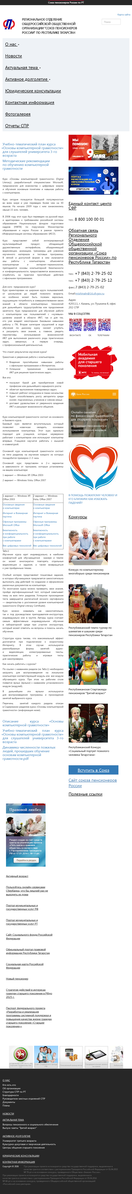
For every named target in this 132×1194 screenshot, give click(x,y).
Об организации (11, 1088)
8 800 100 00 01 (89, 219)
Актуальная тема (22, 67)
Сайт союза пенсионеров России (93, 782)
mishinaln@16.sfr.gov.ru (90, 293)
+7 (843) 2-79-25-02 (93, 273)
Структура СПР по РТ (14, 1091)
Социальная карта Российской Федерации (24, 965)
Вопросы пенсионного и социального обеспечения (30, 1124)
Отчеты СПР (17, 125)
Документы (9, 1102)
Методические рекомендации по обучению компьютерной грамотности (26, 164)
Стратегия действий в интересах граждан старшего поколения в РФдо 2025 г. (29, 993)
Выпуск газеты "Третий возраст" (20, 1127)
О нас (11, 44)
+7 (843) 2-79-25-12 (93, 280)
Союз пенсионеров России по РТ (66, 2)
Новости (13, 56)
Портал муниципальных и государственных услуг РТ (22, 921)
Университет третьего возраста (19, 1140)
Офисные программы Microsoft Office (14, 523)
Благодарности (11, 1095)
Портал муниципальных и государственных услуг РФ (22, 907)
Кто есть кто (9, 1084)
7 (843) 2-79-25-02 (89, 286)
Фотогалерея (18, 114)
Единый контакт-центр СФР (90, 205)
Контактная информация (29, 102)
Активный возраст (17, 876)
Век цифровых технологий (17, 545)
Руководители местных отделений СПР (24, 1098)
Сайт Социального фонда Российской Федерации (29, 936)
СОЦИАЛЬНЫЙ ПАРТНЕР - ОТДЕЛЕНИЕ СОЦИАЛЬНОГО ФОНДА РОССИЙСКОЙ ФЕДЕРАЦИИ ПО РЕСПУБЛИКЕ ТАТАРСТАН (66, 9)
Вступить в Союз (93, 770)
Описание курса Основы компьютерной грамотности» (33, 723)
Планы (6, 1105)
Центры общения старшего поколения (24, 1147)
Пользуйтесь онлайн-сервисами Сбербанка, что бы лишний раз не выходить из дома (27, 890)
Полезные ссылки (85, 793)
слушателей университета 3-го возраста (30, 153)
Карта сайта (124, 14)
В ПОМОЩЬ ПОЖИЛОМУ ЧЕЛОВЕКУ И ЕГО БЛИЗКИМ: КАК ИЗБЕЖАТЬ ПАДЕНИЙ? (93, 498)
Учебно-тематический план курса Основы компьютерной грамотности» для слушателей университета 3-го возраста (33, 736)
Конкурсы (78, 516)
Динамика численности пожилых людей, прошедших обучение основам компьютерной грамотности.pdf (29, 753)
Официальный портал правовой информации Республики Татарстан (28, 951)
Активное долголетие (27, 79)
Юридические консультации (33, 90)
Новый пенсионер (17, 978)
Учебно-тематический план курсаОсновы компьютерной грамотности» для (33, 147)
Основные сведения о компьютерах (14, 506)
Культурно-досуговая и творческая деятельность (29, 1144)
